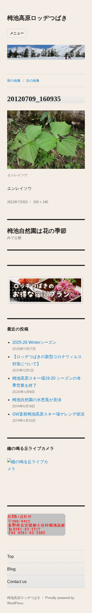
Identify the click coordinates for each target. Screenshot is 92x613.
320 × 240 (40, 202)
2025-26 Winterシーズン (34, 342)
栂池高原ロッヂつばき (37, 18)
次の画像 (32, 80)
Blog (11, 569)
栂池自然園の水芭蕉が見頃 (36, 400)
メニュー (17, 33)
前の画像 (13, 80)
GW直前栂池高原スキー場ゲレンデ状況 (48, 414)
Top (10, 556)
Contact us (17, 581)
